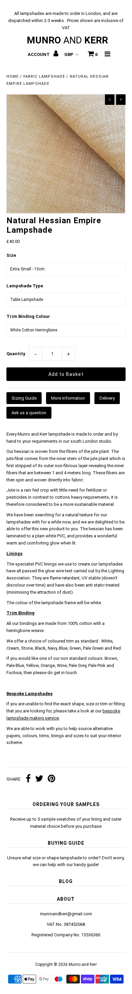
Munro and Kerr (83, 964)
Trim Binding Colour (28, 316)
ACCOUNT (39, 54)
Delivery (107, 398)
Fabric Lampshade (44, 76)
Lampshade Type (24, 285)
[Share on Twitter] (39, 779)
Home (12, 76)
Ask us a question (29, 412)
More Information (68, 398)
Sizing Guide (24, 398)
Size (11, 255)
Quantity (15, 353)
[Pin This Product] (51, 779)
